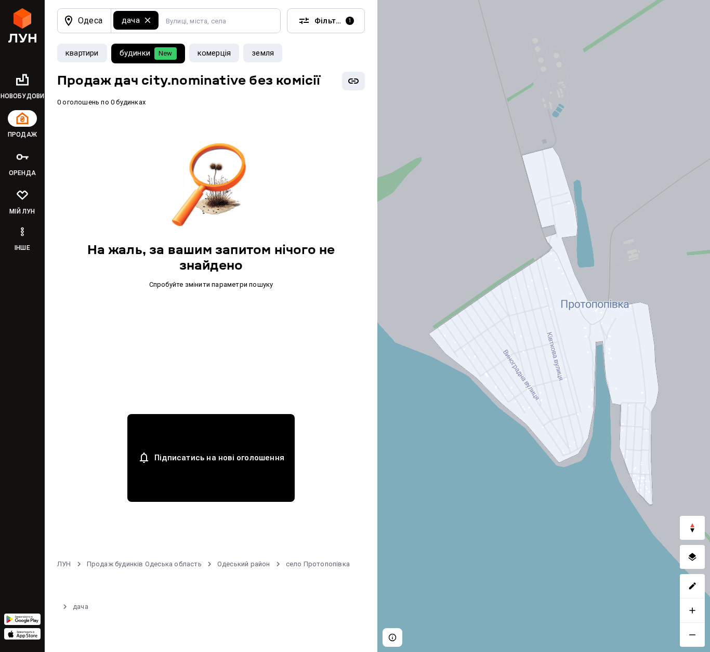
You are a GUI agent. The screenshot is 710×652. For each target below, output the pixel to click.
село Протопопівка (318, 564)
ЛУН (64, 564)
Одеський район (243, 564)
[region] (543, 326)
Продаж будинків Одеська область (144, 564)
